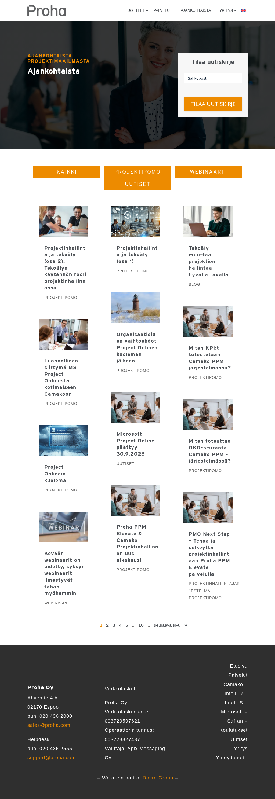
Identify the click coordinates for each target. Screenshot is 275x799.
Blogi (195, 284)
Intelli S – (236, 702)
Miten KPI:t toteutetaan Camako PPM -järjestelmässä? (210, 358)
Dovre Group (158, 777)
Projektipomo (137, 171)
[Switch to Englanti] (243, 10)
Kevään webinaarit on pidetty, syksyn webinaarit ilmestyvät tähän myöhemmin (64, 573)
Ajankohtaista (196, 10)
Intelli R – (236, 693)
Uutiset (137, 184)
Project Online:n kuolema (55, 473)
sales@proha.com (48, 725)
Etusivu (239, 666)
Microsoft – (234, 711)
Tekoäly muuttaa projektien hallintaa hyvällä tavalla (209, 261)
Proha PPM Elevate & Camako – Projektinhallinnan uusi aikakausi (137, 543)
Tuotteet (135, 10)
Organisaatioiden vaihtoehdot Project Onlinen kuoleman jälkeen (137, 347)
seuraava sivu (167, 625)
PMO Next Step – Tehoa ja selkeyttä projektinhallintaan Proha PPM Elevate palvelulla (209, 554)
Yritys (241, 748)
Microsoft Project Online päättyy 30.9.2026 (135, 444)
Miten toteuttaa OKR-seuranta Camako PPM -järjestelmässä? (210, 451)
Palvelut (163, 10)
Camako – (235, 684)
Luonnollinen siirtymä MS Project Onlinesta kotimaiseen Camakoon (61, 377)
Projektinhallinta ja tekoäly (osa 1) (137, 254)
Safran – (237, 721)
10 (141, 625)
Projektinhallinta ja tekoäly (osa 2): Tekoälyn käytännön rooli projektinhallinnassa (65, 268)
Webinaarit (208, 171)
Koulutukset (233, 730)
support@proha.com (51, 757)
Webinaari (55, 603)
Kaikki (67, 171)
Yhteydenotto (232, 757)
